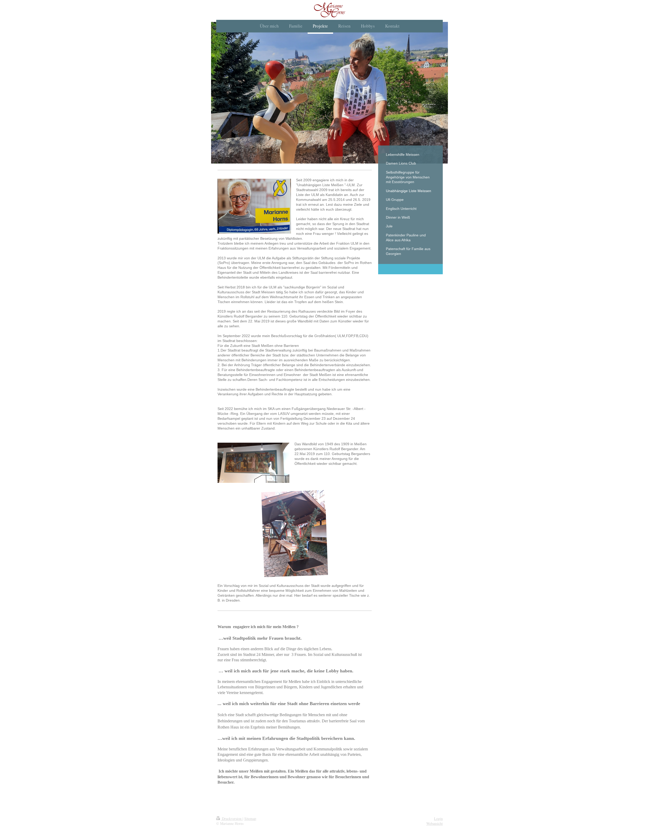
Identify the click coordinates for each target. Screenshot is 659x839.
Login (438, 818)
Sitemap (250, 818)
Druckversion (231, 818)
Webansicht (434, 823)
